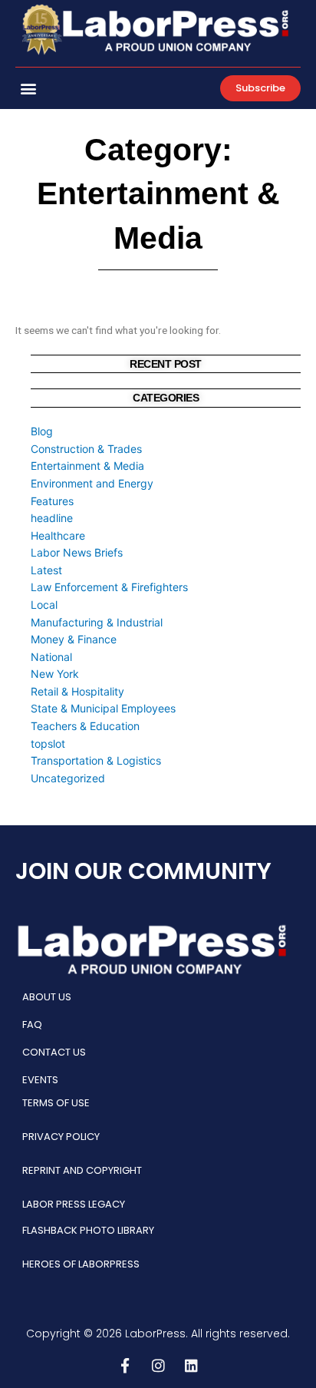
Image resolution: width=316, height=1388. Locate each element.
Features (52, 500)
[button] (28, 88)
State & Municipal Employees (103, 708)
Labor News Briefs (77, 552)
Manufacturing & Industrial (97, 622)
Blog (42, 431)
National (51, 656)
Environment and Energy (92, 483)
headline (52, 517)
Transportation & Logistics (96, 760)
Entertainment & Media (87, 465)
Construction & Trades (86, 448)
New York (55, 673)
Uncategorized (68, 778)
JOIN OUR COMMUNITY (143, 870)
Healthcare (58, 535)
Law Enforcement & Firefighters (109, 586)
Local (44, 604)
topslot (48, 743)
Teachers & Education (85, 725)
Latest (46, 570)
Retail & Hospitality (77, 691)
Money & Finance (74, 639)
